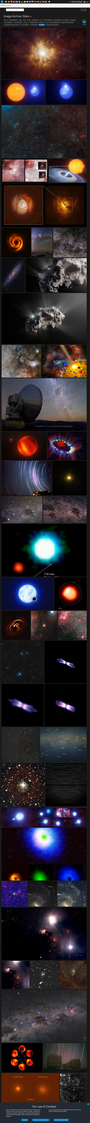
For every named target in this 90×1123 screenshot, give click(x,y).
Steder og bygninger (67, 22)
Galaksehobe (8, 22)
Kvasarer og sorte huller (11, 25)
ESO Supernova (47, 20)
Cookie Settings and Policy (61, 1120)
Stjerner (41, 25)
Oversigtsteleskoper (52, 25)
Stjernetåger (34, 22)
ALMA (20, 20)
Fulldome (65, 20)
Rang (84, 22)
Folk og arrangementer (53, 22)
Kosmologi (35, 20)
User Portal (79, 1)
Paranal (41, 22)
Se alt (6, 20)
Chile (28, 20)
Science (73, 1)
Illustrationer (17, 22)
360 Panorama (13, 20)
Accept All (24, 1120)
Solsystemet (25, 25)
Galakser (72, 20)
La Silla (26, 22)
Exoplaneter (57, 20)
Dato (84, 24)
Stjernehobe (34, 25)
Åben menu (6, 5)
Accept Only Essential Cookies (41, 1120)
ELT (41, 20)
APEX (24, 20)
